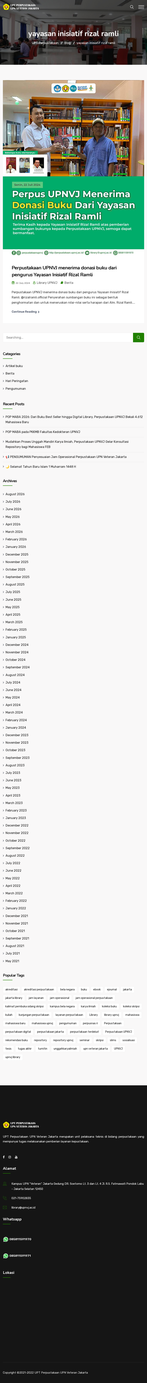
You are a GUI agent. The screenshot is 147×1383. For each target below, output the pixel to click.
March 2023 (14, 803)
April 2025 (13, 614)
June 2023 (13, 780)
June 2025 (13, 599)
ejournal (112, 989)
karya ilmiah (88, 1006)
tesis (8, 1048)
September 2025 (17, 577)
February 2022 (16, 901)
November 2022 (17, 833)
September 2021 (17, 938)
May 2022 (13, 878)
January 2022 (16, 908)
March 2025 (14, 622)
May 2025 (13, 607)
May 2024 (13, 697)
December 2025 (17, 554)
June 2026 (13, 509)
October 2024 (15, 660)
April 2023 (13, 795)
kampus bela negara (62, 1006)
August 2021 (15, 946)
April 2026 (13, 524)
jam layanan (36, 998)
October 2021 (15, 931)
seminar (85, 1040)
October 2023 (15, 750)
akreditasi (11, 989)
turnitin (42, 1048)
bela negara (67, 989)
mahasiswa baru (15, 1023)
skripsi (100, 1040)
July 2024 (13, 682)
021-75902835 (21, 1198)
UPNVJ (118, 1048)
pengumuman (68, 1023)
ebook (97, 989)
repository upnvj (63, 1040)
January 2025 (16, 637)
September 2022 (18, 848)
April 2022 (13, 886)
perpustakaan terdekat (84, 1031)
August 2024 (15, 675)
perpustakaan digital (18, 1031)
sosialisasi (128, 1040)
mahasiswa (132, 1015)
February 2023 (16, 810)
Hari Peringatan (17, 381)
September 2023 (17, 758)
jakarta (127, 989)
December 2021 (17, 916)
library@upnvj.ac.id (23, 1207)
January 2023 (16, 818)
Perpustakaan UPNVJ (118, 1031)
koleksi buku (109, 1006)
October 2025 (15, 569)
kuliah (8, 1015)
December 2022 (17, 825)
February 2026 (16, 539)
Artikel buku (14, 366)
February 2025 (16, 629)
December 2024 (17, 645)
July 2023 (13, 773)
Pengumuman (16, 388)
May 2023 (13, 788)
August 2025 (15, 584)
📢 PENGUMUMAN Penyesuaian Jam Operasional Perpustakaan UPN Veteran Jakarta (66, 457)
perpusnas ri (90, 1023)
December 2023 (17, 735)
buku (84, 989)
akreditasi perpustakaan (39, 989)
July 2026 (13, 501)
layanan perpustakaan (69, 1015)
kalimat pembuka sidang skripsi (24, 1006)
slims (113, 1040)
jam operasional (59, 998)
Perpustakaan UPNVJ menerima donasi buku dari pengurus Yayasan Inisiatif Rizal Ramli (64, 271)
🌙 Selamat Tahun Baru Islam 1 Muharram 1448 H (41, 466)
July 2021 (13, 953)
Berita (69, 283)
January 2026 (16, 547)
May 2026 (13, 517)
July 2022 (13, 863)
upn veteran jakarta (95, 1048)
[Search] (138, 337)
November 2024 (17, 652)
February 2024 (16, 720)
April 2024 (13, 705)
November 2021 (17, 923)
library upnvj (111, 1015)
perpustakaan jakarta (50, 1031)
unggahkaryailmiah (65, 1048)
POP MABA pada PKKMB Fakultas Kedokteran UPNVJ (43, 432)
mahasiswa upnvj (42, 1023)
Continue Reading (24, 311)
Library (93, 1015)
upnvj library (12, 1057)
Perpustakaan (113, 1023)
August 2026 (15, 494)
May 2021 (12, 961)
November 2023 (17, 742)
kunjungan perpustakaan (34, 1015)
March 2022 (14, 893)
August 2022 (15, 855)
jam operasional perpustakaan (94, 998)
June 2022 (13, 870)
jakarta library (13, 998)
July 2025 (13, 592)
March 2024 (14, 712)
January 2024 (16, 727)
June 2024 (13, 690)
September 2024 (18, 667)
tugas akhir (25, 1048)
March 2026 (14, 532)
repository (40, 1040)
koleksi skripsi (131, 1006)
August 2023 (15, 765)
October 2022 (15, 840)
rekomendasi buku (16, 1040)
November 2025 (17, 562)
